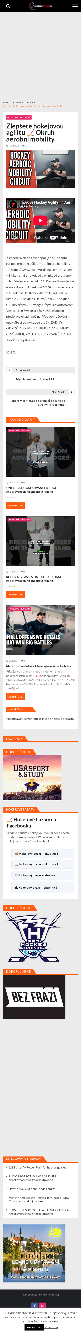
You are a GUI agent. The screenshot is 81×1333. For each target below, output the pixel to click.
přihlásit (68, 718)
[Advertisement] (40, 54)
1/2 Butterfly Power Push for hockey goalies (37, 1167)
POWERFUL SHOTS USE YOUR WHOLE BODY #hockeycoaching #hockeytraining (39, 1211)
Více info (51, 1327)
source (11, 352)
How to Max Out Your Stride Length (32, 1188)
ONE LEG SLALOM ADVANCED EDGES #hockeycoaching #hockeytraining (32, 489)
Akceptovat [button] (34, 1327)
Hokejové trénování (19, 117)
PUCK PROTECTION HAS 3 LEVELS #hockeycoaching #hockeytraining (32, 1178)
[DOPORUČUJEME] (32, 777)
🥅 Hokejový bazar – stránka (35, 875)
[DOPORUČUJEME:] (34, 936)
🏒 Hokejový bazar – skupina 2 (36, 864)
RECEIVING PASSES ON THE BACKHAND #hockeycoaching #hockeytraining (34, 578)
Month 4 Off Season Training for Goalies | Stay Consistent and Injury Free (39, 1199)
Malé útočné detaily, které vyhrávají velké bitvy (38, 666)
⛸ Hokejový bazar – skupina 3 (36, 887)
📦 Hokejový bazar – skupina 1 (36, 853)
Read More (15, 505)
